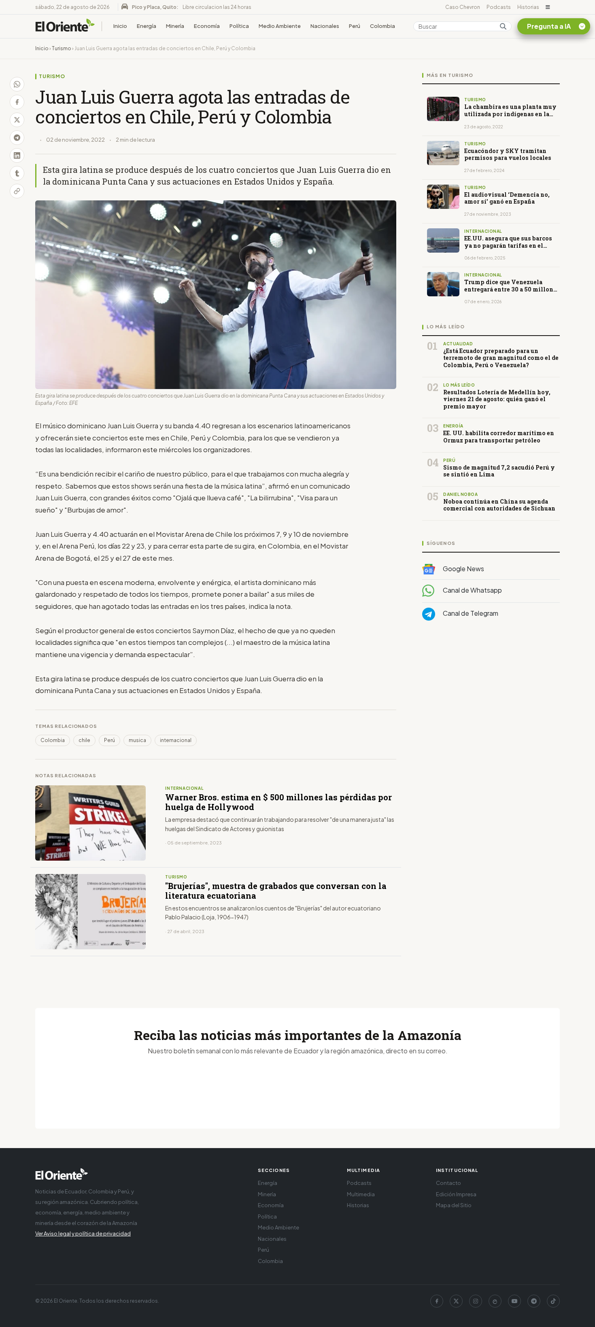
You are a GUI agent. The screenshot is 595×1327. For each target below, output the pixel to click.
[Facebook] (436, 1301)
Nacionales (324, 26)
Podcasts (499, 7)
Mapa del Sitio (454, 1205)
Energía (146, 26)
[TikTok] (553, 1301)
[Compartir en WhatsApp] (17, 84)
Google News (463, 568)
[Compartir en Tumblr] (17, 173)
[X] (456, 1301)
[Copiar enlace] (17, 191)
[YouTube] (514, 1301)
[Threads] (495, 1301)
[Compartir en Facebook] (17, 102)
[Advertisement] (491, 708)
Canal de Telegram (470, 613)
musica (137, 740)
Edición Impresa (456, 1194)
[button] (548, 7)
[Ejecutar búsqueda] (503, 26)
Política (239, 26)
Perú (354, 26)
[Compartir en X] (17, 120)
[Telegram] (533, 1301)
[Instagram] (475, 1301)
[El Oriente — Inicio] (65, 26)
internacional (175, 740)
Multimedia (361, 1194)
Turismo (61, 48)
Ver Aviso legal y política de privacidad (83, 1233)
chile (84, 740)
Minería (175, 26)
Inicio (120, 26)
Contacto (448, 1183)
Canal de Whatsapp (472, 590)
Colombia (382, 26)
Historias (528, 7)
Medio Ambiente (280, 26)
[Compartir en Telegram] (17, 137)
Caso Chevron (462, 7)
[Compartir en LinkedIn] (17, 155)
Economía (207, 26)
